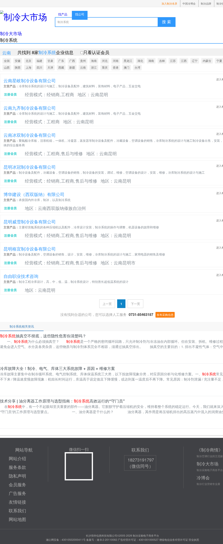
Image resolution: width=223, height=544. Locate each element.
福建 (39, 61)
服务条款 (17, 467)
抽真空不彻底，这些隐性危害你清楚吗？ (43, 336)
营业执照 (194, 539)
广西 (72, 61)
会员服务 (17, 484)
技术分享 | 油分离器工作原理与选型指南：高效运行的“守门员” (62, 401)
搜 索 (166, 22)
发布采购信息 (165, 315)
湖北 (140, 61)
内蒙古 (207, 61)
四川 (39, 67)
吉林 (162, 61)
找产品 (62, 14)
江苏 (173, 61)
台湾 (137, 67)
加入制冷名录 (169, 3)
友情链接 (17, 502)
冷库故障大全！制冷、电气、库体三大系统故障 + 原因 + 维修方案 (57, 368)
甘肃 (50, 61)
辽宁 (195, 61)
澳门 (126, 67)
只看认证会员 (96, 52)
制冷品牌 (206, 3)
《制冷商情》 (210, 450)
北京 (28, 61)
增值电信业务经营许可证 (173, 539)
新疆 (72, 67)
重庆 (105, 67)
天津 (50, 67)
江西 (184, 61)
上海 (28, 67)
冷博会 (203, 477)
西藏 (61, 67)
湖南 (151, 61)
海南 (94, 61)
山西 (7, 67)
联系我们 (17, 510)
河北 (105, 61)
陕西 (17, 67)
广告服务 (17, 493)
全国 (7, 61)
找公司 (79, 14)
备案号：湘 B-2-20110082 (101, 539)
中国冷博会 (189, 3)
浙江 (94, 67)
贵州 (83, 61)
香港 (115, 67)
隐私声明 (17, 476)
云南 (83, 67)
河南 (115, 61)
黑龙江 (128, 61)
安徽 (17, 61)
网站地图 (17, 519)
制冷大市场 (11, 33)
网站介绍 (17, 458)
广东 (61, 61)
